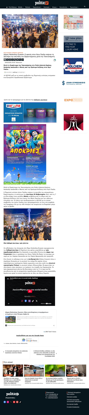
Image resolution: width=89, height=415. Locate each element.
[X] (7, 60)
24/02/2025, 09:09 (10, 62)
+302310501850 (52, 396)
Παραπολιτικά (37, 7)
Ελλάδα (20, 7)
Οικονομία (46, 7)
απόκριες (7, 343)
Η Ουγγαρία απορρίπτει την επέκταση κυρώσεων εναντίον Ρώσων (16, 351)
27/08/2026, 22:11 (7, 384)
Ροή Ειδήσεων (13, 7)
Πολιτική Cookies (72, 397)
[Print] (17, 60)
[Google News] (23, 60)
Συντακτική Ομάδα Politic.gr (37, 383)
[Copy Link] (20, 60)
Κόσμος (54, 7)
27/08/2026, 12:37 (70, 383)
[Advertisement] (30, 89)
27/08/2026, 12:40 (49, 383)
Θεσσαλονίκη (63, 7)
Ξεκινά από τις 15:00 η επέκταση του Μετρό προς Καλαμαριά (75, 380)
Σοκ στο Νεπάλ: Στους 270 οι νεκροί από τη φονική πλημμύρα (33, 380)
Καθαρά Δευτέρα (24, 343)
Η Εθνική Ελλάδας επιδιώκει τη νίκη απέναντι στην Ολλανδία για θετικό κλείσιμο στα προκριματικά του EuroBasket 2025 (44, 353)
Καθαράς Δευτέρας (40, 100)
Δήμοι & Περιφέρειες (8, 52)
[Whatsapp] (12, 60)
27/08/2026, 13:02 (28, 383)
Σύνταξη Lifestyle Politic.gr (16, 384)
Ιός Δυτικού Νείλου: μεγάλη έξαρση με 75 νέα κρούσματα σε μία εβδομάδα (54, 380)
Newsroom (19, 62)
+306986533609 (53, 397)
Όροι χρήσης (71, 394)
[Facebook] (5, 60)
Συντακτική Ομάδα (72, 404)
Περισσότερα (74, 7)
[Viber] (15, 60)
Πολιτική (27, 7)
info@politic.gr (53, 394)
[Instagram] (10, 60)
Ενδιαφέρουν (14, 52)
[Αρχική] (7, 7)
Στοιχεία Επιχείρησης (73, 407)
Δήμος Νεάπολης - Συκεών (15, 343)
